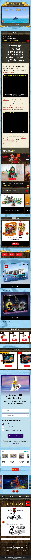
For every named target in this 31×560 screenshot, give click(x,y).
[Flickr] (17, 4)
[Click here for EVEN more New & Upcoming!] (27, 191)
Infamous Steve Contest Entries (13, 183)
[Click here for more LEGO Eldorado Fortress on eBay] (15, 469)
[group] (15, 158)
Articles (19, 254)
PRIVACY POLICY (24, 499)
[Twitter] (19, 504)
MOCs (11, 254)
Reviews (5, 40)
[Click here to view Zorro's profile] (4, 151)
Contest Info (7, 185)
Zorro (11, 37)
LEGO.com (15, 349)
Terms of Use (16, 443)
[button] (13, 163)
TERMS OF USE (6, 499)
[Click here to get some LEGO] (15, 274)
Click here (6, 100)
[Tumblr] (22, 504)
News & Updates (10, 427)
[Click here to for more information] (15, 231)
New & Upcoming (13, 40)
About (27, 496)
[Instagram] (14, 4)
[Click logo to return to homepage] (15, 11)
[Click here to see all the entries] (28, 186)
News (5, 254)
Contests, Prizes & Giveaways (14, 430)
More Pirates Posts (9, 191)
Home (3, 496)
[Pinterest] (19, 4)
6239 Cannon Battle (8, 72)
